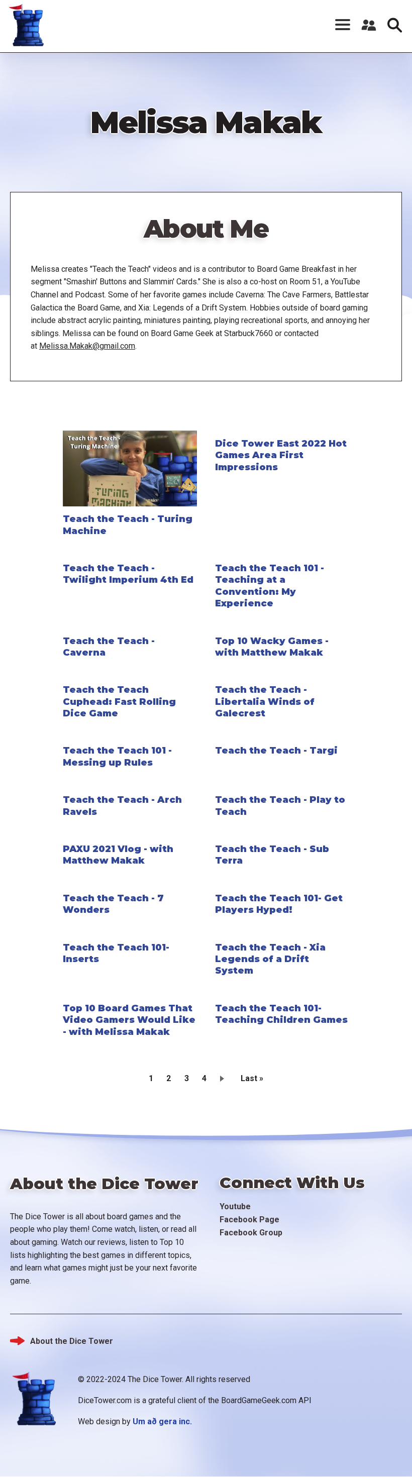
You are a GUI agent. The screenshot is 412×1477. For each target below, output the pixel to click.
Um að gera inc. (162, 1421)
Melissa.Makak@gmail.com (87, 346)
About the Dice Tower (71, 1341)
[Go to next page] (224, 1078)
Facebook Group (251, 1232)
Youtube (235, 1206)
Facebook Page (249, 1219)
